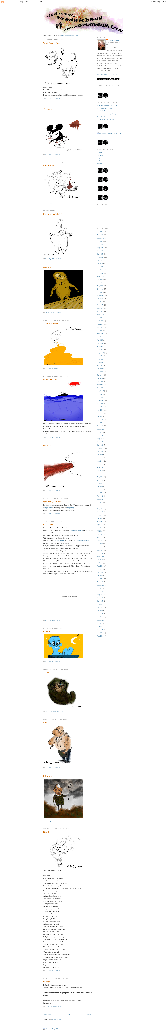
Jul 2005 (100, 244)
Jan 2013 (100, 518)
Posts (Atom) (56, 1019)
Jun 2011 (100, 470)
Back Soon (48, 524)
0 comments (57, 513)
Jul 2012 (100, 505)
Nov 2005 (100, 257)
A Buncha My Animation (105, 119)
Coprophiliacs (49, 165)
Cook (45, 722)
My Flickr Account (103, 111)
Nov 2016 (100, 633)
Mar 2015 (100, 579)
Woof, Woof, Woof (51, 43)
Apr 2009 (100, 388)
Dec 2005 (100, 260)
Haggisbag (100, 158)
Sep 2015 (100, 598)
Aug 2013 (100, 534)
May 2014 (100, 556)
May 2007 (100, 314)
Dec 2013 (100, 540)
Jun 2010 (100, 432)
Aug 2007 (100, 324)
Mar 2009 (100, 384)
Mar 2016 (100, 617)
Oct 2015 (100, 601)
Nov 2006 (100, 295)
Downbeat (100, 152)
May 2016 (100, 620)
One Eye (47, 267)
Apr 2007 (100, 311)
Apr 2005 (100, 235)
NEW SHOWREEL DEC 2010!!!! (108, 105)
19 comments (57, 259)
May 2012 (100, 499)
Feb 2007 (100, 305)
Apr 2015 (100, 582)
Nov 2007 (100, 333)
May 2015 (100, 585)
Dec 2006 (100, 298)
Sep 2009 (100, 403)
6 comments (57, 490)
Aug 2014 (100, 566)
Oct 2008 (100, 368)
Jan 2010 (100, 416)
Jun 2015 (100, 588)
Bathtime (47, 631)
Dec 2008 (100, 375)
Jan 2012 (100, 486)
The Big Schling (59, 540)
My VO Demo (101, 116)
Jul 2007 (100, 321)
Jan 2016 (100, 610)
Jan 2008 (100, 340)
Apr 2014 (100, 553)
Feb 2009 (100, 381)
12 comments (58, 711)
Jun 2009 (100, 394)
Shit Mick (47, 109)
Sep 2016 (100, 630)
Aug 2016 (100, 626)
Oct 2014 (100, 569)
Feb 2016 (100, 614)
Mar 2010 (100, 423)
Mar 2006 (100, 270)
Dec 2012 (100, 515)
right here (48, 507)
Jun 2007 (100, 318)
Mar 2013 (100, 521)
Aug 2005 (100, 247)
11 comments (58, 312)
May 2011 (100, 467)
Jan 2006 (100, 263)
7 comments (57, 437)
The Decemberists (82, 540)
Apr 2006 (100, 273)
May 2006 (100, 276)
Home (68, 1014)
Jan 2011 (100, 454)
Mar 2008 (100, 346)
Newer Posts (47, 1014)
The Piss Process (50, 323)
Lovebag (100, 155)
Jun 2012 (100, 502)
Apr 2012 (100, 496)
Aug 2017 (100, 636)
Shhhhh (46, 672)
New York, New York (52, 501)
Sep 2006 (100, 289)
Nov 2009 (100, 410)
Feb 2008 (100, 343)
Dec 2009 (100, 413)
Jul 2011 (100, 474)
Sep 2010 (100, 442)
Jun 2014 (100, 559)
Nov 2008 (100, 372)
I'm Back (47, 445)
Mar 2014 (100, 550)
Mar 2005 (100, 232)
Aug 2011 (100, 477)
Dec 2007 (100, 337)
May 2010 (100, 429)
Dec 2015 (100, 607)
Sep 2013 (100, 537)
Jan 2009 (100, 378)
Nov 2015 (100, 604)
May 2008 (100, 353)
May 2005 (100, 238)
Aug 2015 (100, 594)
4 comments (57, 821)
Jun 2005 (100, 241)
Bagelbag (70, 507)
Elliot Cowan (114, 40)
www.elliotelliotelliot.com (69, 35)
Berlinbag (100, 161)
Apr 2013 (100, 524)
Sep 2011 (100, 480)
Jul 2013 (100, 531)
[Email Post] (62, 98)
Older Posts (89, 1014)
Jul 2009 (100, 397)
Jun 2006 (100, 279)
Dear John (47, 831)
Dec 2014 (100, 572)
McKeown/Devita (77, 530)
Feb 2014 (100, 547)
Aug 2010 (100, 439)
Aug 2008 (100, 362)
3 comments (57, 98)
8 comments (57, 154)
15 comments (58, 203)
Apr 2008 (100, 349)
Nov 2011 (100, 483)
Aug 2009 (100, 400)
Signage (46, 981)
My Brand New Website (105, 108)
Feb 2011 (100, 458)
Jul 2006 (100, 283)
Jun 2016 (100, 623)
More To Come (50, 379)
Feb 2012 (100, 489)
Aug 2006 (100, 286)
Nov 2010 (100, 448)
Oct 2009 (100, 407)
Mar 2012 (100, 493)
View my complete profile (107, 74)
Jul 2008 (100, 359)
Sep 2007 (100, 327)
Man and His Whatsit (52, 213)
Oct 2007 (100, 330)
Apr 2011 (100, 464)
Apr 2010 (100, 426)
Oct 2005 (100, 254)
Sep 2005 (100, 251)
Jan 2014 (100, 544)
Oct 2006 (100, 292)
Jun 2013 (100, 528)
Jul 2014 (100, 563)
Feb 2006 (100, 267)
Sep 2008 (100, 365)
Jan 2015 (100, 575)
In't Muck (47, 775)
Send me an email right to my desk (108, 114)
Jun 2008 (100, 356)
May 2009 (100, 391)
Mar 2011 (100, 461)
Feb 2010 (100, 419)
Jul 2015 (100, 591)
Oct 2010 (100, 445)
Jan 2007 (100, 302)
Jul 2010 (100, 435)
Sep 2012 (100, 512)
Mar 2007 (100, 308)
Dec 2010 (100, 451)
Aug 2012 (100, 509)
